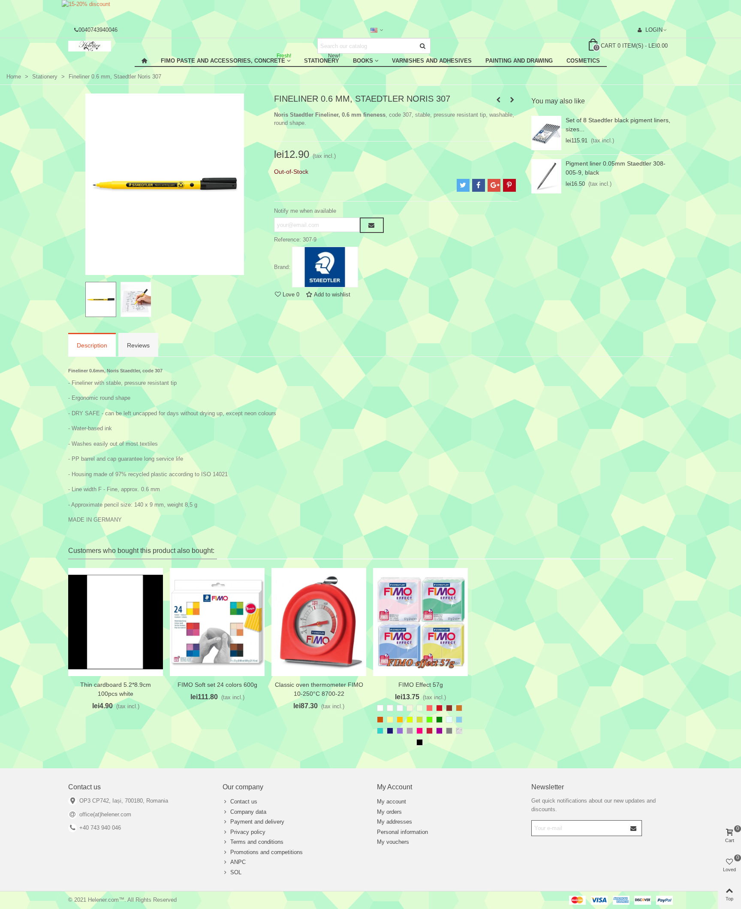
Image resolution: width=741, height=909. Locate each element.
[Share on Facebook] (478, 185)
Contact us (243, 801)
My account (391, 801)
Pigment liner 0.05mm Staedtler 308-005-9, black (616, 168)
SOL (235, 872)
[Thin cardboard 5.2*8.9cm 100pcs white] (115, 622)
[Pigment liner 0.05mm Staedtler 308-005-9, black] (546, 176)
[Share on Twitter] (463, 185)
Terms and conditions (256, 842)
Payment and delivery (257, 821)
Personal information (402, 832)
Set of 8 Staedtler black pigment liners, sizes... (618, 125)
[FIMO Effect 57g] (420, 622)
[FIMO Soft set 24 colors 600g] (217, 622)
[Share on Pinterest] (509, 185)
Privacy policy (247, 832)
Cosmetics (583, 60)
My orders (389, 812)
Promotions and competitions (266, 852)
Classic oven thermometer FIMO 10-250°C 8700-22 (319, 689)
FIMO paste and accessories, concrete (226, 59)
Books (363, 60)
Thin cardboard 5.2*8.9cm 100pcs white (115, 689)
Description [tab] (92, 345)
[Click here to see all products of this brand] (325, 267)
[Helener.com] (115, 46)
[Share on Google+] (494, 185)
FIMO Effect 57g (420, 684)
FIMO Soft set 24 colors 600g (217, 684)
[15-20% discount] (370, 10)
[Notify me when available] (372, 225)
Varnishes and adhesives (432, 60)
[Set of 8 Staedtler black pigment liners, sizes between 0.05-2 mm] (546, 133)
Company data (248, 812)
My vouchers (393, 842)
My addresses (394, 821)
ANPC (238, 862)
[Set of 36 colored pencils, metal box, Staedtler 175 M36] (498, 100)
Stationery (322, 59)
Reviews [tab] (138, 345)
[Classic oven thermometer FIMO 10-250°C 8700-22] (318, 622)
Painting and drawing (519, 60)
